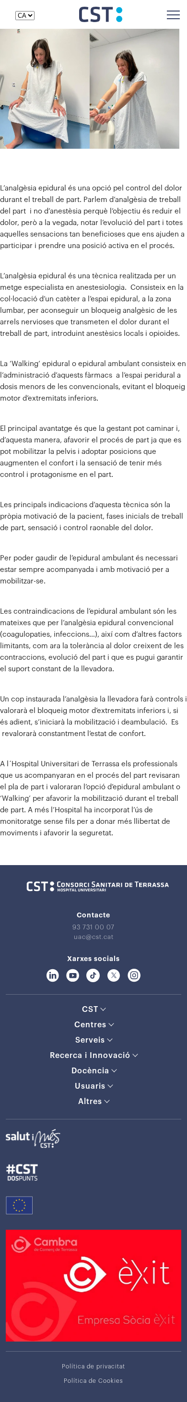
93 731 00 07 (93, 927)
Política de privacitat (93, 1366)
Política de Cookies (93, 1381)
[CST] (100, 20)
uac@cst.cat (94, 937)
